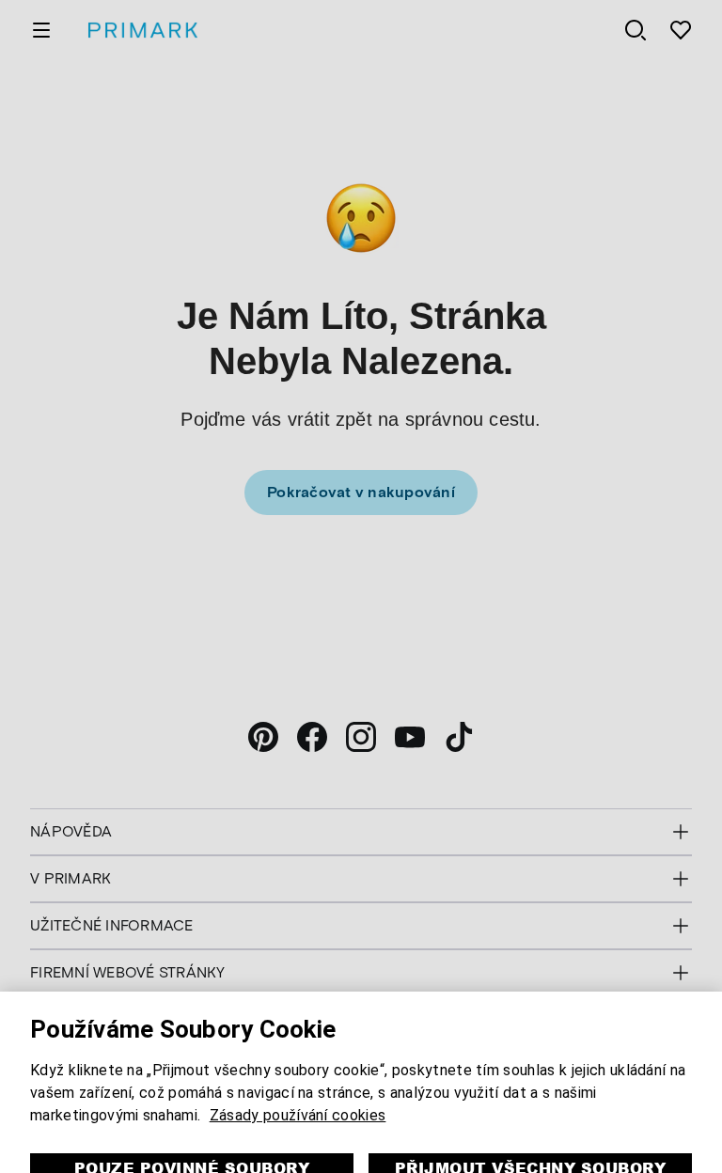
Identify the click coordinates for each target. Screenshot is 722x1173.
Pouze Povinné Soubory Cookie (191, 1132)
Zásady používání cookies (298, 1068)
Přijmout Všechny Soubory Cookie (531, 1132)
